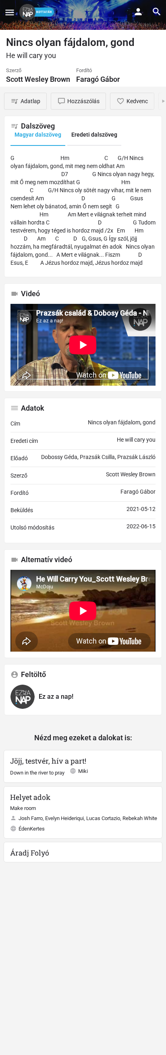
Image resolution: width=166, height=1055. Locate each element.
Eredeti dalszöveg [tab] (94, 134)
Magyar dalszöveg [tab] (38, 134)
